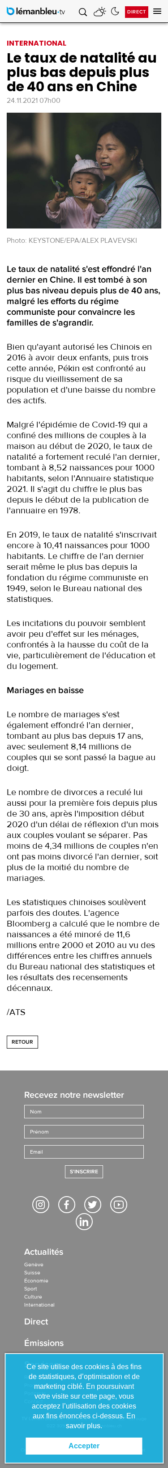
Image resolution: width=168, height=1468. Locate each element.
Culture (33, 1296)
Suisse (32, 1272)
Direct (136, 12)
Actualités (43, 1252)
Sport (30, 1288)
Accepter (84, 1446)
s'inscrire (84, 1171)
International (39, 1304)
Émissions (44, 1344)
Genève (33, 1264)
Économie (36, 1280)
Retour (22, 1042)
